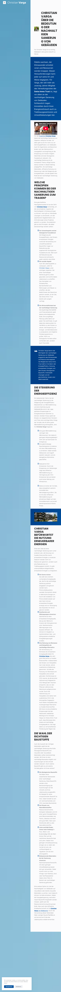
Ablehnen (18, 986)
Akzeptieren (9, 986)
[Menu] (4, 2)
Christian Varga (42, 207)
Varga (16, 2)
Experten (47, 136)
